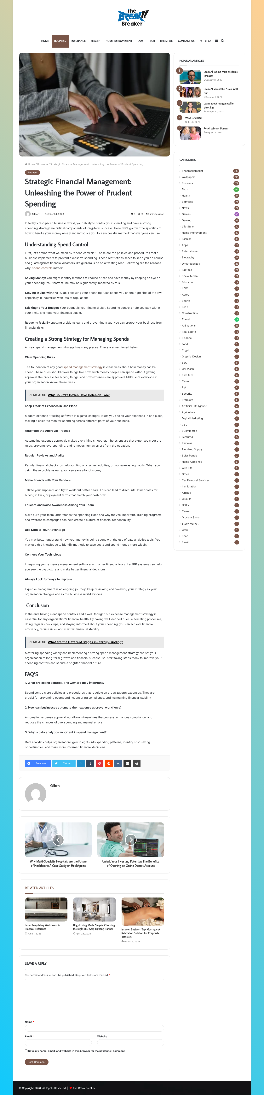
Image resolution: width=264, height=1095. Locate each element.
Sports (186, 300)
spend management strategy (82, 367)
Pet (184, 387)
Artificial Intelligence (194, 406)
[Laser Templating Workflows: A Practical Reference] (46, 909)
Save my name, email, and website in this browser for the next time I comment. (76, 1050)
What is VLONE (193, 118)
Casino (186, 381)
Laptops (187, 269)
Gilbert (36, 214)
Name (29, 1021)
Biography (188, 257)
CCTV (185, 505)
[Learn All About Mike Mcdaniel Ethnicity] (190, 77)
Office (185, 474)
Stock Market (190, 523)
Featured (187, 437)
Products (187, 399)
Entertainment (190, 251)
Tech (151, 41)
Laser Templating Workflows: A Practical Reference (42, 927)
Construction (190, 313)
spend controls (42, 268)
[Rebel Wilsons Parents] (190, 133)
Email (29, 1036)
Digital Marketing (192, 418)
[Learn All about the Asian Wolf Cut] (190, 92)
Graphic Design (191, 356)
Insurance (79, 41)
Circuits (186, 498)
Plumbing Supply (192, 449)
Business (60, 41)
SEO (184, 362)
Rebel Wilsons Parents (216, 128)
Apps (185, 245)
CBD (184, 424)
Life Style (166, 41)
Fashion (187, 238)
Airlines (186, 492)
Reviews (187, 443)
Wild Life (187, 467)
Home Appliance (192, 461)
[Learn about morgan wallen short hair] (190, 107)
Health (95, 41)
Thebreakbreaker (192, 170)
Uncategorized (191, 263)
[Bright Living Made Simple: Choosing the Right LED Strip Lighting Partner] (94, 909)
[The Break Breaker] (132, 17)
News (185, 207)
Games (186, 214)
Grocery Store (190, 517)
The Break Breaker (84, 1088)
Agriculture (188, 412)
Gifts (185, 529)
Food (185, 344)
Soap (185, 536)
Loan (185, 307)
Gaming (186, 220)
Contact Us (186, 41)
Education (188, 282)
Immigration (189, 486)
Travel (186, 319)
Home (45, 41)
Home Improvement (119, 41)
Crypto (186, 350)
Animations (189, 325)
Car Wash (188, 368)
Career (186, 511)
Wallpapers (188, 177)
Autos (185, 294)
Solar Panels (189, 455)
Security (187, 393)
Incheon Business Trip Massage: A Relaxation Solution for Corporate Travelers (141, 933)
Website (102, 1036)
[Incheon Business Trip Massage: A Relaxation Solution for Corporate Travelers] (143, 912)
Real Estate (189, 331)
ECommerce (189, 430)
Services (187, 201)
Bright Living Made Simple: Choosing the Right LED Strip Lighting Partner (94, 927)
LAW (140, 41)
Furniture (187, 375)
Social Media (190, 276)
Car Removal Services (195, 480)
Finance (187, 337)
